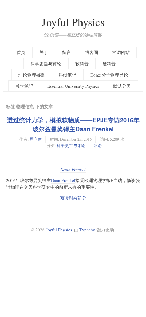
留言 (66, 52)
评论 (97, 145)
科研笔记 (67, 75)
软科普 (82, 64)
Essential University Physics (73, 86)
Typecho (87, 230)
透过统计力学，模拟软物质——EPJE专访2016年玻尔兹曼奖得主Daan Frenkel (73, 124)
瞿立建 (36, 139)
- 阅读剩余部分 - (73, 198)
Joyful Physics (73, 22)
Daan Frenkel (73, 169)
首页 (21, 52)
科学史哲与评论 (46, 64)
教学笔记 (24, 86)
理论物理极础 (31, 75)
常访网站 (121, 52)
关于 (43, 52)
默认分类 (122, 86)
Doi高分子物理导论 (109, 75)
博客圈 (91, 52)
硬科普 (109, 64)
